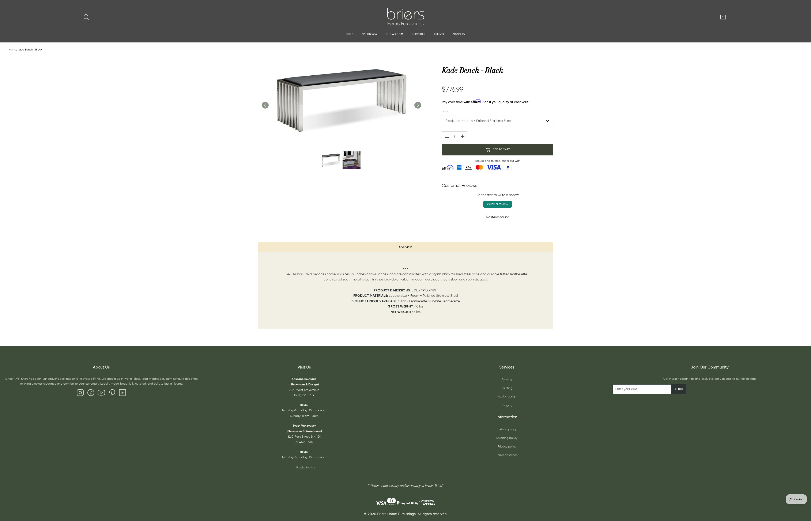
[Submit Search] (86, 17)
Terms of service (507, 455)
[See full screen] (341, 100)
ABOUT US (459, 34)
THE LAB (439, 34)
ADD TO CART (501, 149)
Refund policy (507, 429)
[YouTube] (101, 393)
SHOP (349, 34)
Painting (506, 388)
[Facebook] (91, 393)
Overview (405, 247)
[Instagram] (80, 393)
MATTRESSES (369, 34)
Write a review (497, 204)
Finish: (446, 111)
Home (12, 49)
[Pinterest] (112, 393)
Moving (507, 379)
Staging (507, 405)
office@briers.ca (304, 467)
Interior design (507, 396)
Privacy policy (507, 446)
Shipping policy (506, 438)
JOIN (678, 389)
